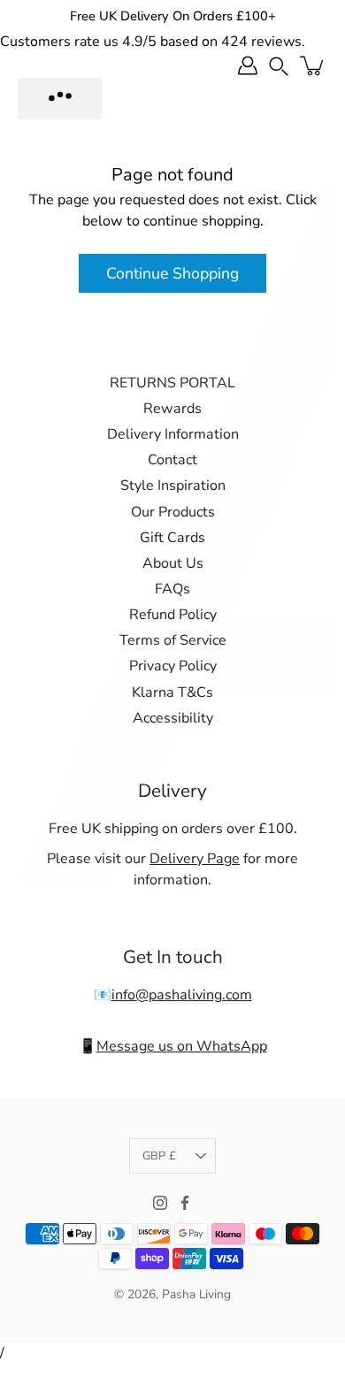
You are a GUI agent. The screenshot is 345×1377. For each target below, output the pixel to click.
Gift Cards (172, 537)
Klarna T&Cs (172, 692)
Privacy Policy (173, 666)
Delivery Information (173, 434)
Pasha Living (196, 1294)
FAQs (172, 589)
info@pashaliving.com (181, 995)
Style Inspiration (173, 485)
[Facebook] (185, 1203)
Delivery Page (195, 858)
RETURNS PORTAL (172, 383)
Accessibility (173, 718)
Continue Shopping (172, 273)
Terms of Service (172, 640)
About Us (172, 563)
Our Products (173, 512)
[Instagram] (160, 1203)
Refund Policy (173, 614)
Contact (172, 460)
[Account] (248, 65)
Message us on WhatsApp (181, 1046)
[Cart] (313, 65)
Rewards (172, 408)
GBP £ (159, 1156)
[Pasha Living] (60, 98)
